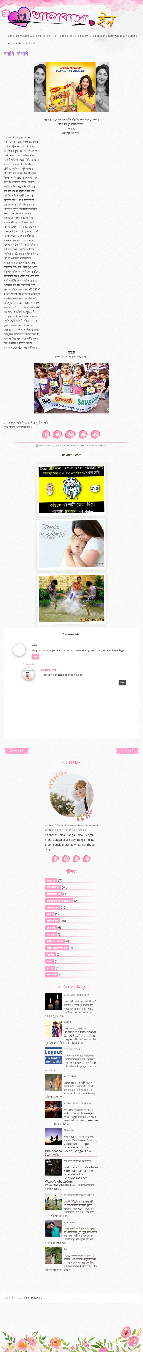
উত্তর (35, 656)
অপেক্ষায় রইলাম (70, 1076)
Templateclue (34, 1297)
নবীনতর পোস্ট (16, 750)
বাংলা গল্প (51, 934)
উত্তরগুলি (30, 664)
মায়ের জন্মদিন (71, 566)
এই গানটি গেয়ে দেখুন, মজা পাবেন (71, 620)
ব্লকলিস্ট (67, 1022)
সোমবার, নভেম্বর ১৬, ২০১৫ (48, 445)
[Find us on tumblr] (76, 859)
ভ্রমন (49, 961)
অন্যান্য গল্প (52, 907)
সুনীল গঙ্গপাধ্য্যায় (55, 941)
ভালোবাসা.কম (53, 887)
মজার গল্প (51, 880)
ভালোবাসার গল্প (54, 894)
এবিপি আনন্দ (71, 511)
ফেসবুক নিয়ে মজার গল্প (72, 1049)
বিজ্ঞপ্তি (50, 955)
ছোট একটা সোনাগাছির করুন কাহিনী (77, 1161)
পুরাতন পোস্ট (127, 750)
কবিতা (20, 43)
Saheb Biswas (71, 445)
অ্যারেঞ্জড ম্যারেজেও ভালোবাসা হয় (77, 1103)
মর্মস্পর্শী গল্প (52, 921)
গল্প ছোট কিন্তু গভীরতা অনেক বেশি (77, 995)
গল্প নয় (50, 968)
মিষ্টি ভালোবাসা (69, 1130)
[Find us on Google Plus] (66, 859)
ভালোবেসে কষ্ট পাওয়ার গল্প (59, 901)
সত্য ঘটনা (51, 975)
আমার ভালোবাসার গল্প (57, 948)
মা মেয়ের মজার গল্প (71, 1222)
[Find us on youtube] (86, 859)
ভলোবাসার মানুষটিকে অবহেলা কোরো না (79, 1195)
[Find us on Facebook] (55, 859)
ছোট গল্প (51, 927)
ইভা (65, 1249)
